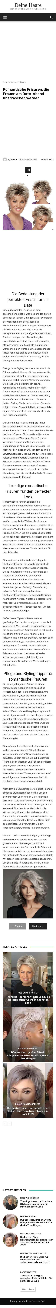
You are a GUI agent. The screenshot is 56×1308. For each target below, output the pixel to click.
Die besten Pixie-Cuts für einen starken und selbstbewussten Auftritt (35, 1260)
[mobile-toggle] (5, 17)
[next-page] (9, 1123)
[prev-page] (5, 1123)
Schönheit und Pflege (17, 82)
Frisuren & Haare (27, 1048)
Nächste (36, 926)
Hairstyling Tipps (28, 1272)
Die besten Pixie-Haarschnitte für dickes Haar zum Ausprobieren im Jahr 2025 (28, 1111)
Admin (13, 160)
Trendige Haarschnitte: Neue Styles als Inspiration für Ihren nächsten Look (28, 999)
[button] (52, 17)
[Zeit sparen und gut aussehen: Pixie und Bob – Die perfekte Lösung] (10, 1276)
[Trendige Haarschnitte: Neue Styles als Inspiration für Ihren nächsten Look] (28, 979)
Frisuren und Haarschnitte (33, 1253)
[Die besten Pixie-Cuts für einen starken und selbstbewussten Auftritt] (10, 1258)
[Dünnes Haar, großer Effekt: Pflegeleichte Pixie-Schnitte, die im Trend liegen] (28, 1034)
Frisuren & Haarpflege (27, 1104)
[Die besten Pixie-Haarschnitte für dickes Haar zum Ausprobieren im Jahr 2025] (28, 1090)
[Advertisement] (28, 53)
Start (5, 82)
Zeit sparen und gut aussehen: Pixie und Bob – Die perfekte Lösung (36, 1278)
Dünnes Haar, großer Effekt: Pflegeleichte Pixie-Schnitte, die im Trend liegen (28, 1055)
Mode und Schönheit (28, 993)
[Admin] (5, 159)
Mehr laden (27, 1289)
